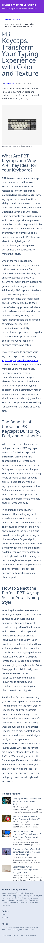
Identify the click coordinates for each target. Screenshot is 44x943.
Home (7, 19)
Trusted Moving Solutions (19, 5)
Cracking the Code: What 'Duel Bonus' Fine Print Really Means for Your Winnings (26, 852)
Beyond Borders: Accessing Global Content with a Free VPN (26, 817)
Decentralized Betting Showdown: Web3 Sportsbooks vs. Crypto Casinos (26, 870)
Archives (5, 917)
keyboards (16, 19)
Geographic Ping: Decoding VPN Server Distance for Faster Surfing (27, 801)
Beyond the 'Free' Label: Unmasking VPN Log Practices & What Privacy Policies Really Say (27, 834)
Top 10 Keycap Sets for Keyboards (20, 360)
